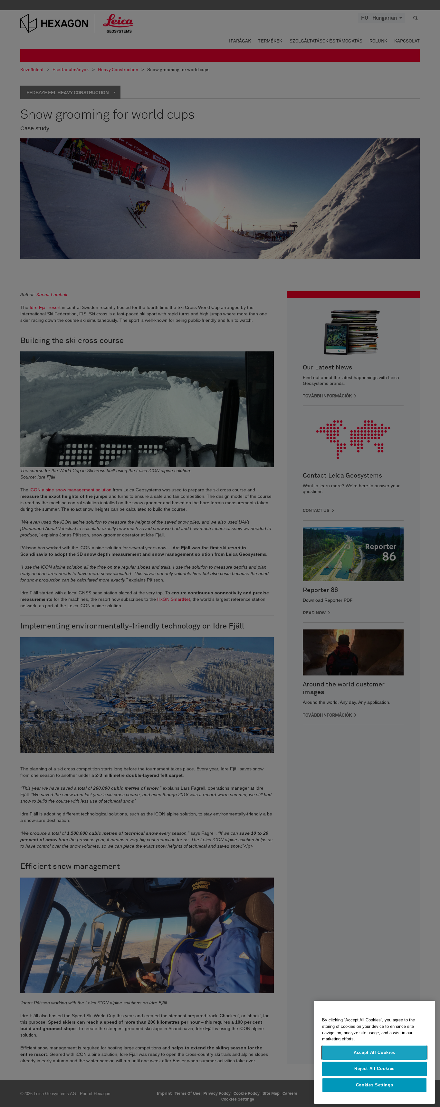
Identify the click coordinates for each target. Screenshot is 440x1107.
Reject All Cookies (374, 1068)
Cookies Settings (374, 1085)
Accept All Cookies (374, 1052)
